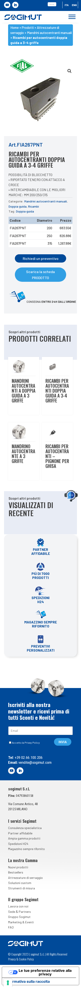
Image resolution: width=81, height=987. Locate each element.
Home (14, 27)
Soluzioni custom (19, 883)
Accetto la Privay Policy (26, 742)
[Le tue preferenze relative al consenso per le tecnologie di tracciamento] (8, 983)
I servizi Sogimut (22, 821)
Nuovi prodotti (18, 867)
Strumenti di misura (21, 888)
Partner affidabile (20, 833)
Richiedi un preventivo (40, 258)
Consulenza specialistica (25, 828)
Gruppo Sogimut (19, 917)
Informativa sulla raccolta (28, 981)
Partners (25, 911)
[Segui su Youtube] (7, 5)
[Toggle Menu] (72, 17)
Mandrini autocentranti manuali (49, 33)
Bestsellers (15, 872)
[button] (69, 71)
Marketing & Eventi (21, 922)
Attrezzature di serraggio (25, 878)
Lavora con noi (18, 906)
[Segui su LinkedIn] (15, 5)
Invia (62, 742)
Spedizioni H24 (18, 844)
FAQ (11, 927)
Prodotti (28, 27)
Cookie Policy (26, 959)
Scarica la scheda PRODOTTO (40, 274)
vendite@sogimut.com (35, 762)
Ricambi (33, 206)
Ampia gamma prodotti (24, 838)
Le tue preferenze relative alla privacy (45, 972)
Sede (11, 911)
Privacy (12, 959)
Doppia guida (18, 206)
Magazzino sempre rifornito (26, 849)
